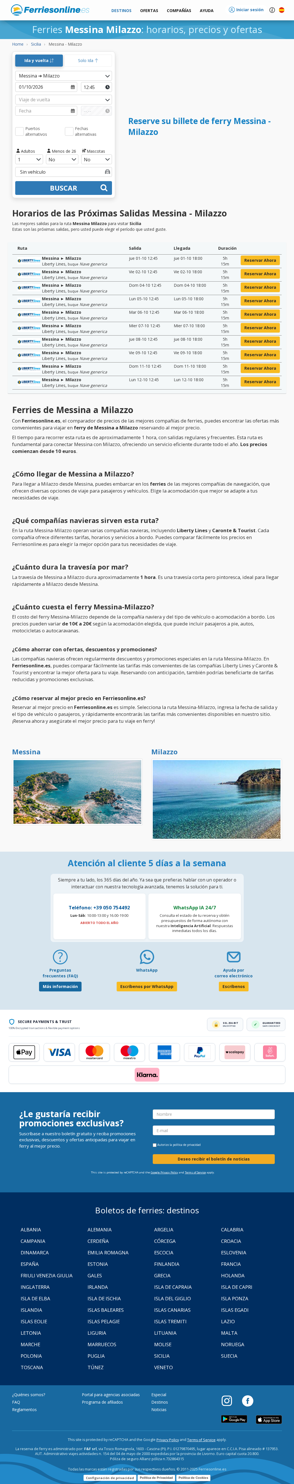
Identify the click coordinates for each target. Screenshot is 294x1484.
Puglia (96, 1356)
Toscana (32, 1367)
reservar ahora (260, 260)
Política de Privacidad (156, 1478)
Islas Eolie (34, 1321)
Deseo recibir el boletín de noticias (214, 1159)
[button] (207, 11)
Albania (31, 1229)
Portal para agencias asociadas (111, 1394)
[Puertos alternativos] (19, 131)
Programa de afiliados (102, 1402)
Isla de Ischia (104, 1298)
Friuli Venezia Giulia (47, 1275)
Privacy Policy (167, 1439)
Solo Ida (86, 60)
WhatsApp (147, 970)
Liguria (97, 1333)
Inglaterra (35, 1287)
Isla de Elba (35, 1298)
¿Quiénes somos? (28, 1394)
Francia (231, 1264)
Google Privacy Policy (164, 1172)
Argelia (163, 1229)
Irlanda (98, 1287)
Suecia (229, 1356)
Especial (158, 1394)
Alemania (100, 1229)
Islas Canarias (172, 1310)
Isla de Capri (236, 1287)
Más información (60, 986)
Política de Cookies (193, 1478)
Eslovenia (233, 1252)
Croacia (231, 1241)
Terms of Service (195, 1172)
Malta (229, 1333)
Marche (30, 1344)
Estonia (98, 1264)
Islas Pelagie (104, 1321)
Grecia (162, 1275)
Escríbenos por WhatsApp (146, 986)
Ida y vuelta (37, 60)
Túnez (96, 1367)
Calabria (232, 1229)
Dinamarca (35, 1252)
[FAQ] (60, 959)
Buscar (63, 188)
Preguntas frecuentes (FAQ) (60, 973)
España (30, 1264)
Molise (162, 1344)
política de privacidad (187, 1145)
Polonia (31, 1356)
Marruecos (102, 1344)
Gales (95, 1275)
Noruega (232, 1344)
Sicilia (162, 1356)
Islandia (31, 1310)
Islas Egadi (235, 1310)
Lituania (165, 1333)
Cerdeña (98, 1241)
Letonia (31, 1333)
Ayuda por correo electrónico (233, 973)
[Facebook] (247, 1400)
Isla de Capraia (173, 1287)
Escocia (163, 1252)
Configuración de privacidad (110, 1478)
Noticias (159, 1409)
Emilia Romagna (108, 1252)
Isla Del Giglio (172, 1298)
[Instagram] (229, 1400)
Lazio (228, 1321)
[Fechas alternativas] (69, 131)
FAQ (16, 1402)
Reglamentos (24, 1409)
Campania (33, 1241)
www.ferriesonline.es (50, 10)
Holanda (233, 1275)
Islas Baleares (106, 1310)
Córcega (165, 1241)
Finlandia (166, 1264)
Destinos (159, 1402)
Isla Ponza (234, 1298)
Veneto (163, 1367)
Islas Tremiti (170, 1321)
